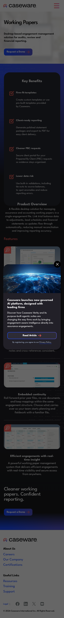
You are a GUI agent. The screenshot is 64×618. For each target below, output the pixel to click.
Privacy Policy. (45, 342)
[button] (57, 264)
